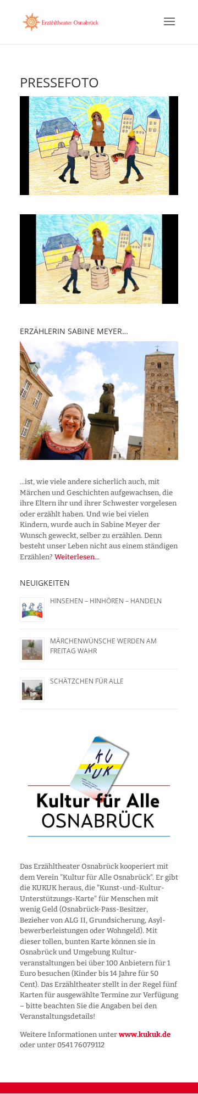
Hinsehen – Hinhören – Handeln (106, 601)
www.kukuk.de (144, 1034)
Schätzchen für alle (87, 681)
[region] (99, 400)
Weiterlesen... (77, 557)
